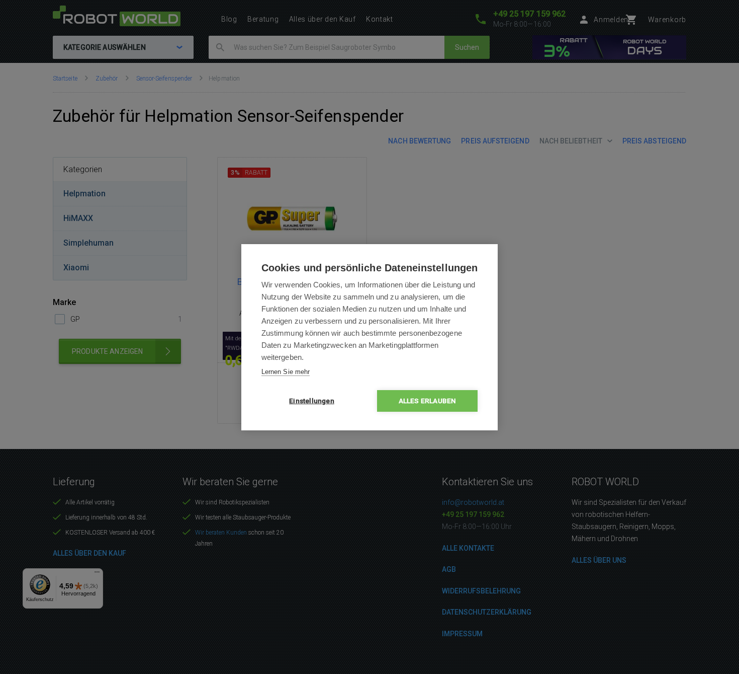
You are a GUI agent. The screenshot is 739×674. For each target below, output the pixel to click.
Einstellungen (311, 401)
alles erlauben (427, 401)
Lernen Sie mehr (285, 372)
